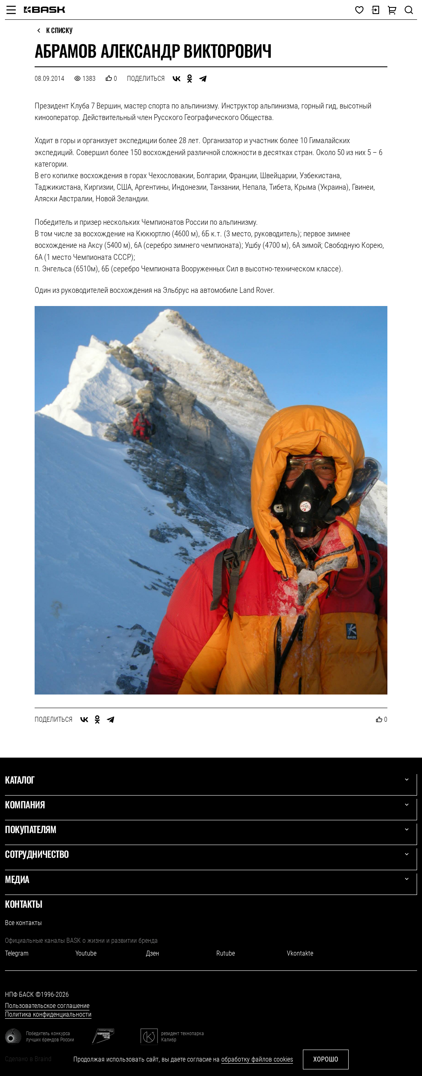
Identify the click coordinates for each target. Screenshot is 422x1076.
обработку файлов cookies (257, 1059)
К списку (59, 30)
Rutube (225, 953)
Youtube (85, 953)
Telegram (16, 953)
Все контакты (23, 923)
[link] (44, 9)
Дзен (152, 953)
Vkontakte (300, 953)
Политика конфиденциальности (48, 1014)
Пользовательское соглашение (47, 1006)
